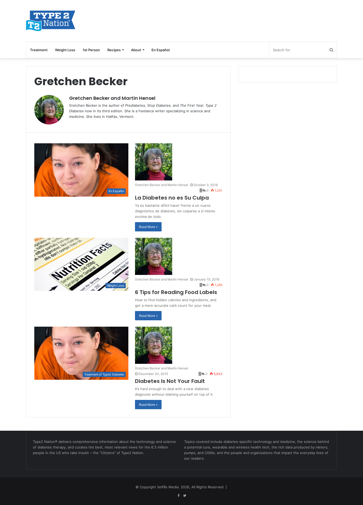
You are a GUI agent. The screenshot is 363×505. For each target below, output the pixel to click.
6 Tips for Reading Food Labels (176, 292)
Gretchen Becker (89, 98)
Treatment (39, 50)
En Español (160, 50)
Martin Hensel (138, 98)
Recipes (114, 50)
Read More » (148, 227)
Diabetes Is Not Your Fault (170, 381)
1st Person (91, 50)
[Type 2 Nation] (56, 21)
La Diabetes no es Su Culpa (172, 197)
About (136, 50)
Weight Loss (65, 50)
